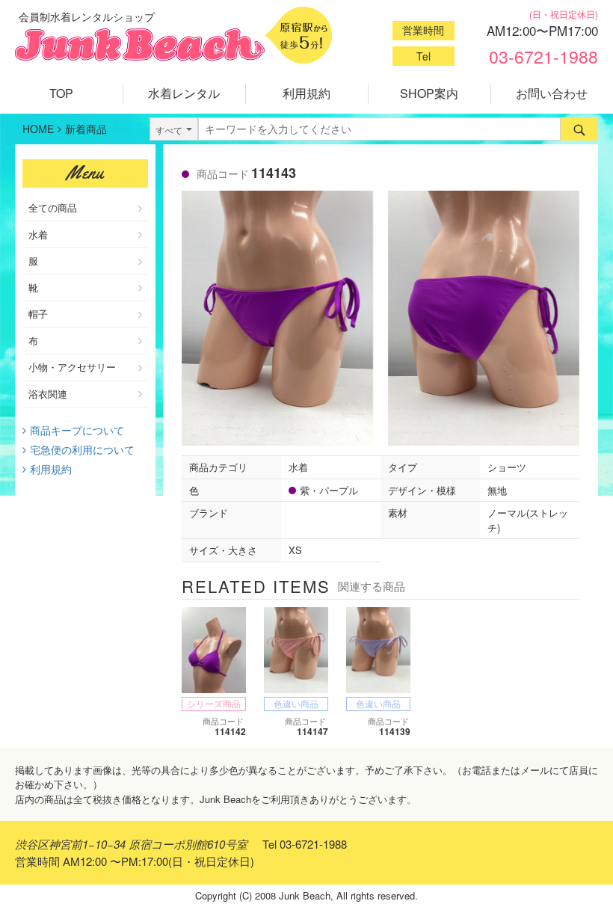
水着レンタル (184, 93)
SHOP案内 (429, 93)
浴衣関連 (47, 394)
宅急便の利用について (82, 449)
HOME (38, 128)
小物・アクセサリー (72, 367)
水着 (38, 234)
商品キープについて (77, 429)
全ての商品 (52, 207)
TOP (61, 93)
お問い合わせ (552, 93)
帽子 (38, 314)
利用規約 (306, 93)
